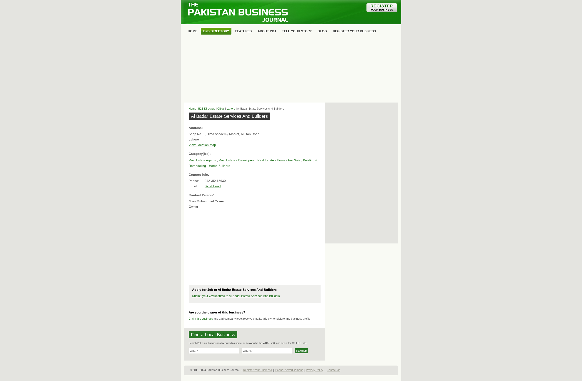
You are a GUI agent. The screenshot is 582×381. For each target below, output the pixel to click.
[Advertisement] (291, 69)
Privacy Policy (314, 370)
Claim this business (201, 318)
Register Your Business (257, 370)
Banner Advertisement (289, 370)
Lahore (230, 108)
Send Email (213, 186)
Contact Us (333, 370)
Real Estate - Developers (237, 160)
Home (192, 108)
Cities (220, 108)
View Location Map (202, 145)
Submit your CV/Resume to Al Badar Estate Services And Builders (236, 296)
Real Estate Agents (202, 160)
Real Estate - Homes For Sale (278, 160)
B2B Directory (206, 108)
